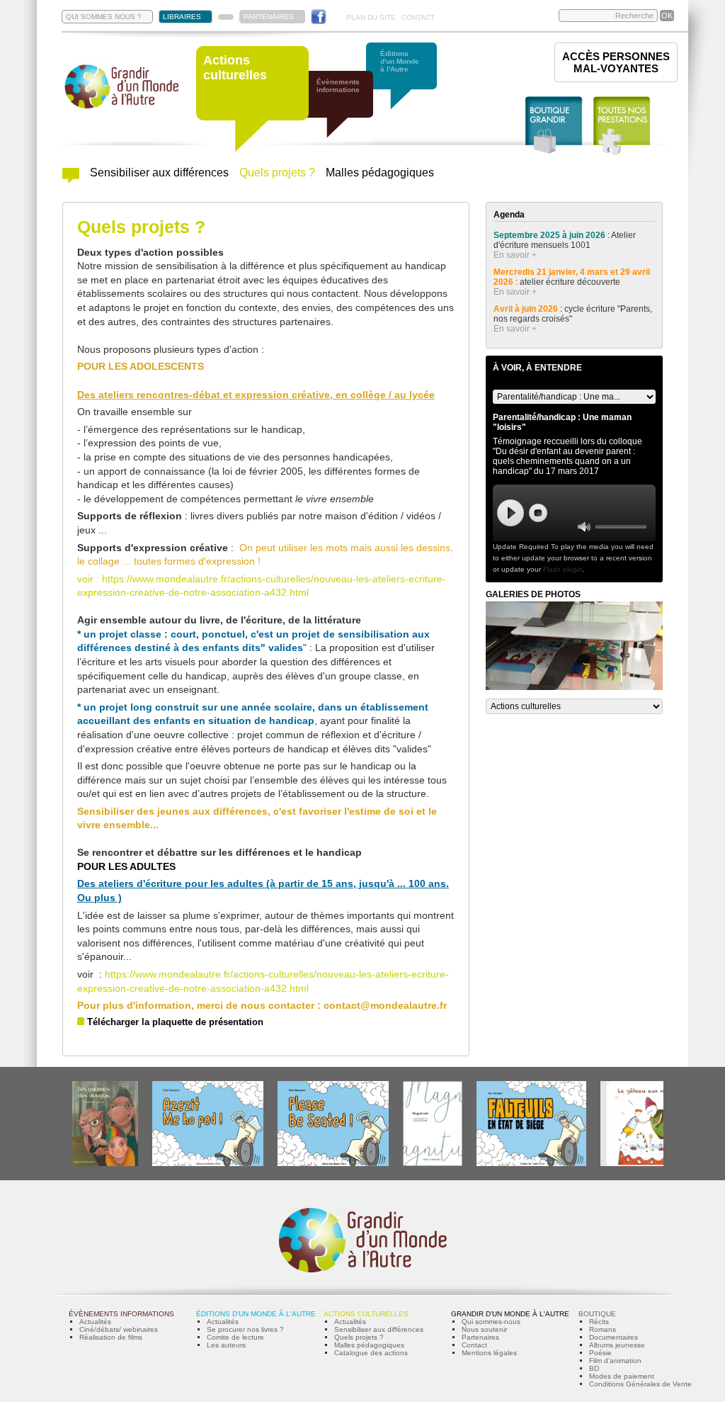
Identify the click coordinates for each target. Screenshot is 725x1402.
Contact (474, 1345)
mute (584, 526)
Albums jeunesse (617, 1345)
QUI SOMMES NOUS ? (104, 17)
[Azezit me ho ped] (207, 1164)
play (510, 513)
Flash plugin (563, 569)
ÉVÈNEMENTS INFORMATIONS (121, 1314)
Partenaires (480, 1337)
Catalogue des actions (371, 1353)
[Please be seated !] (333, 1164)
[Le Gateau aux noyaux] (643, 1164)
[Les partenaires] (226, 17)
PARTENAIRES (269, 17)
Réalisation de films (110, 1337)
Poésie (600, 1353)
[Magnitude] (432, 1164)
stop (538, 513)
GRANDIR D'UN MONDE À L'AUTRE (510, 1314)
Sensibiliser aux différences (159, 172)
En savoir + (515, 255)
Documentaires (613, 1337)
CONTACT (418, 17)
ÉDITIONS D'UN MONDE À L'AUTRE (256, 1314)
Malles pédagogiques (380, 172)
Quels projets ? (277, 172)
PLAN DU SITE (371, 17)
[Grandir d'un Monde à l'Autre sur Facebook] (318, 16)
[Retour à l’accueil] (122, 107)
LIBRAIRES (182, 17)
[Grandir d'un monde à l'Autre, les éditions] (408, 83)
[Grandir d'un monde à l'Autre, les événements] (344, 111)
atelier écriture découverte (571, 282)
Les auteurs (226, 1345)
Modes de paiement (621, 1376)
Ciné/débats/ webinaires (118, 1329)
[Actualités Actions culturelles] (70, 180)
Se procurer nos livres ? (245, 1329)
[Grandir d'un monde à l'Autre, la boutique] (554, 125)
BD (594, 1368)
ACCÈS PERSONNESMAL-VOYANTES (616, 62)
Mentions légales (489, 1353)
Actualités (95, 1321)
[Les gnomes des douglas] (105, 1164)
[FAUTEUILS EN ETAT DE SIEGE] (531, 1164)
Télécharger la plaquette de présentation (175, 1022)
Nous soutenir (484, 1329)
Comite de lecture (235, 1337)
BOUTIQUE (597, 1314)
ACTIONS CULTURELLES (366, 1314)
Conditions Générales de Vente (640, 1384)
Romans (602, 1329)
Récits (599, 1321)
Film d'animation (615, 1360)
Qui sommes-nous (491, 1321)
